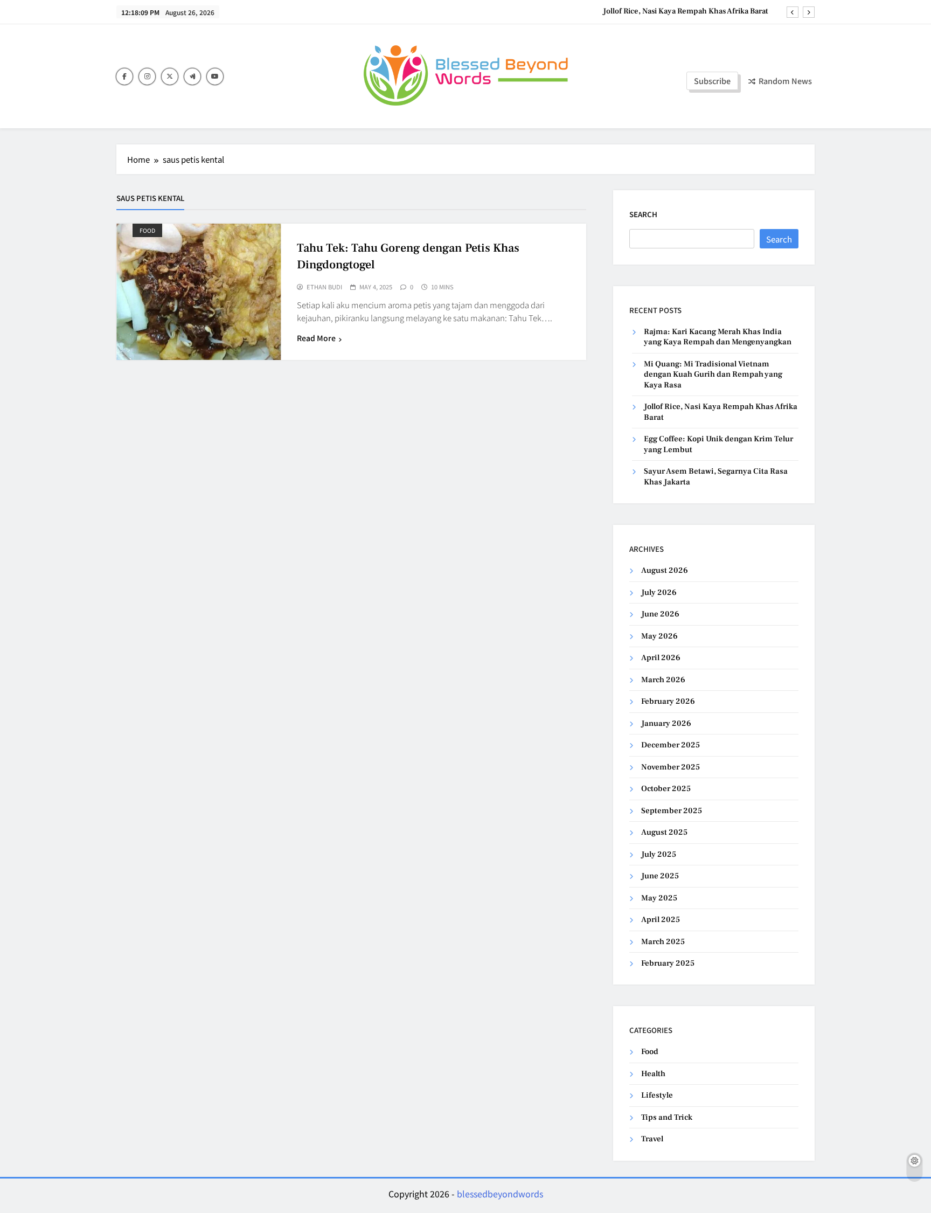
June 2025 (660, 876)
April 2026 (660, 658)
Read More (316, 337)
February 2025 (667, 963)
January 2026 (666, 723)
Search (643, 214)
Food (147, 230)
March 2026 (663, 680)
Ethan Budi (324, 287)
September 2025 (671, 811)
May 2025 (659, 898)
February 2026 (668, 701)
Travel (652, 1139)
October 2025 (666, 789)
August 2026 (664, 570)
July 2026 (659, 592)
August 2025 (664, 832)
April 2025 (660, 919)
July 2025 (658, 854)
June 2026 (660, 614)
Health (653, 1074)
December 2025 (670, 745)
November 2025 (670, 767)
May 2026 (659, 636)
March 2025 (663, 942)
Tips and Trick (666, 1117)
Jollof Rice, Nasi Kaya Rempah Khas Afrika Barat (685, 11)
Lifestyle (657, 1095)
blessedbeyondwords (500, 1193)
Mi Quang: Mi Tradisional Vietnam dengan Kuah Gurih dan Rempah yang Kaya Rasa (713, 374)
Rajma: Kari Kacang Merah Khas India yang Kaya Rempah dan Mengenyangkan (717, 337)
